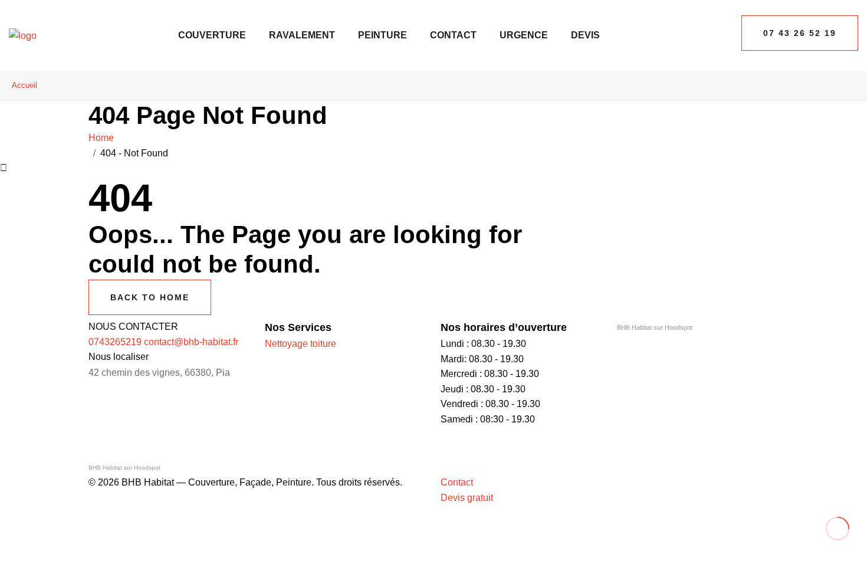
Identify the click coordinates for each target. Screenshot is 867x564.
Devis (585, 35)
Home (103, 138)
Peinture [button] (382, 35)
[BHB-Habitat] (23, 35)
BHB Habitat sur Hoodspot (654, 327)
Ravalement (302, 35)
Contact (453, 35)
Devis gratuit (467, 498)
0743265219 (115, 342)
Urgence (524, 35)
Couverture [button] (212, 35)
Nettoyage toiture (300, 344)
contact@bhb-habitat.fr (191, 342)
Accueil (24, 85)
